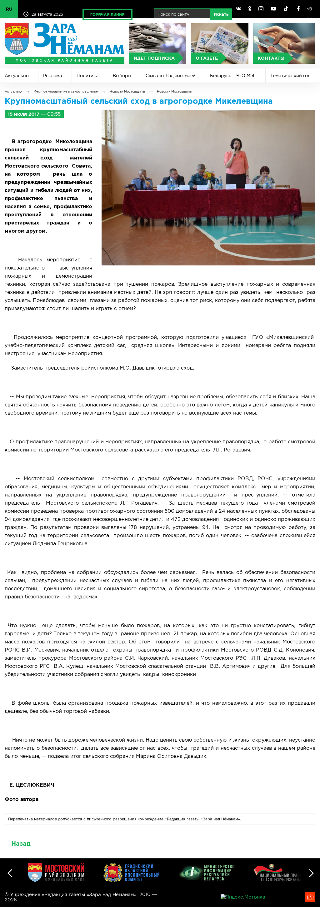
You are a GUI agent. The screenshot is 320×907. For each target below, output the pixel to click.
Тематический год (290, 75)
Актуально (17, 75)
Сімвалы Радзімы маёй (171, 75)
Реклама (52, 75)
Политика (87, 75)
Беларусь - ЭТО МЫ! (233, 75)
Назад (21, 843)
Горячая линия (107, 15)
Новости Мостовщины (127, 91)
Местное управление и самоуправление (65, 91)
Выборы (122, 75)
